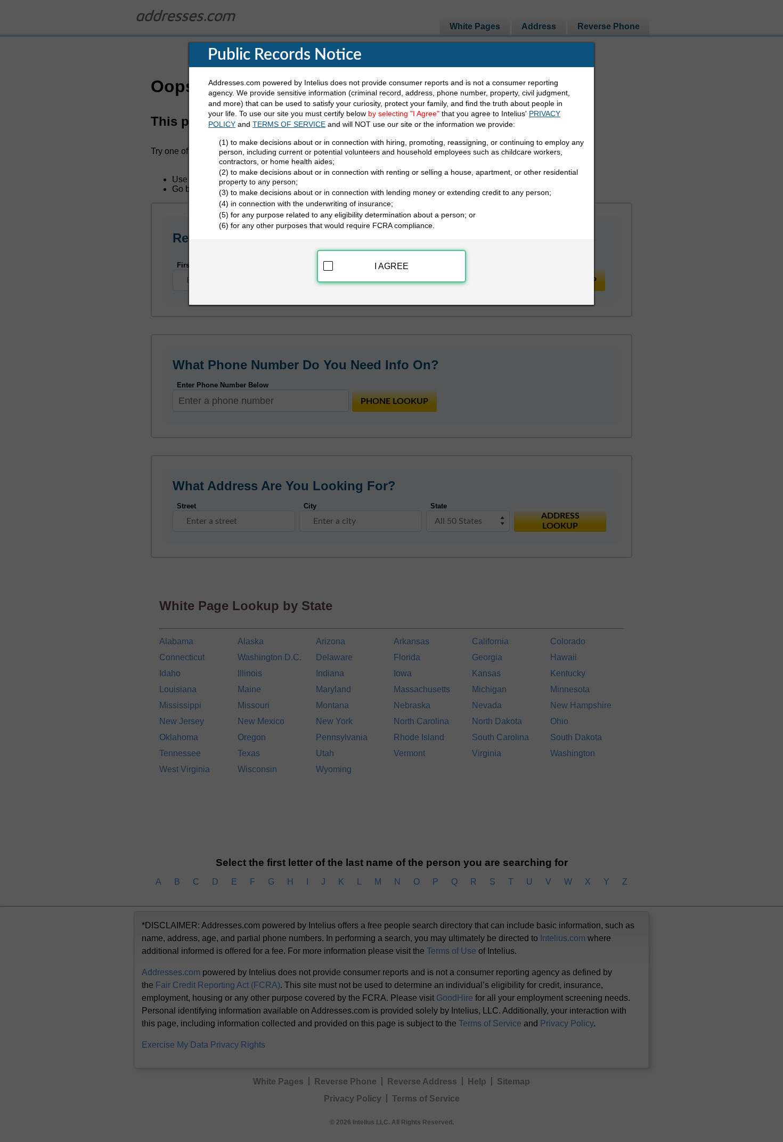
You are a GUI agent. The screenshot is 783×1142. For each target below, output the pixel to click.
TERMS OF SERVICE (288, 124)
